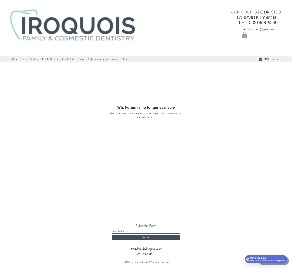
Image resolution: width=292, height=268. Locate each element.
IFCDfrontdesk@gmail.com (258, 29)
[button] (244, 35)
